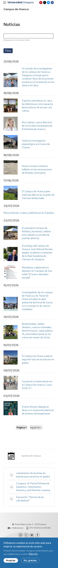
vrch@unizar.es (17, 528)
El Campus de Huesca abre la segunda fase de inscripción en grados (38, 359)
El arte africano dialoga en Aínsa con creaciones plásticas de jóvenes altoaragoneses (38, 410)
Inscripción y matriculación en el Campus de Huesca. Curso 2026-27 (37, 385)
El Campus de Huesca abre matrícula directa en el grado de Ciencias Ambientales (38, 195)
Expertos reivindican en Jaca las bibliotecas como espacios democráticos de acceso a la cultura (37, 105)
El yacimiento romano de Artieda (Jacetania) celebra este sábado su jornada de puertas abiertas (36, 233)
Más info (33, 553)
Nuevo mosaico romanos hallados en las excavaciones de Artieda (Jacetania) (37, 169)
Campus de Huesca (16, 9)
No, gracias (30, 560)
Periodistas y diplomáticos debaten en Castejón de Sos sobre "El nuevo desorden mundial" (37, 272)
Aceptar (10, 560)
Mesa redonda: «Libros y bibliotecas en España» (29, 212)
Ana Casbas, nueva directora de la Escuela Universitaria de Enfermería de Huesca (37, 126)
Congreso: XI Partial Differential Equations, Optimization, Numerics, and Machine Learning (33, 487)
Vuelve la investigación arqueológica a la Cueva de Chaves (36, 144)
